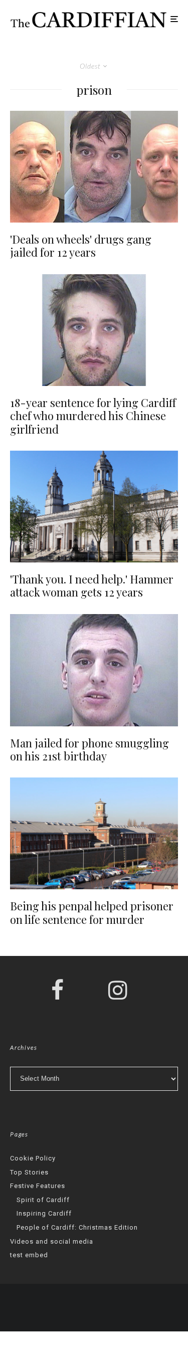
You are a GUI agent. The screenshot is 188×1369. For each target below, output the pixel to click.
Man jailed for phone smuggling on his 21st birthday (89, 749)
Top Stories (29, 1172)
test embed (29, 1255)
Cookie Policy (33, 1158)
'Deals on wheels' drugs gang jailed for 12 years (80, 246)
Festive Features (37, 1186)
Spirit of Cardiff (43, 1200)
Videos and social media (51, 1241)
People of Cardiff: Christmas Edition (77, 1227)
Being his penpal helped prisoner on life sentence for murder (91, 912)
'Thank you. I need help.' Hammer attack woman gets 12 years (91, 585)
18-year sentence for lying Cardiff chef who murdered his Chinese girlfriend (93, 416)
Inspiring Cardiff (44, 1213)
